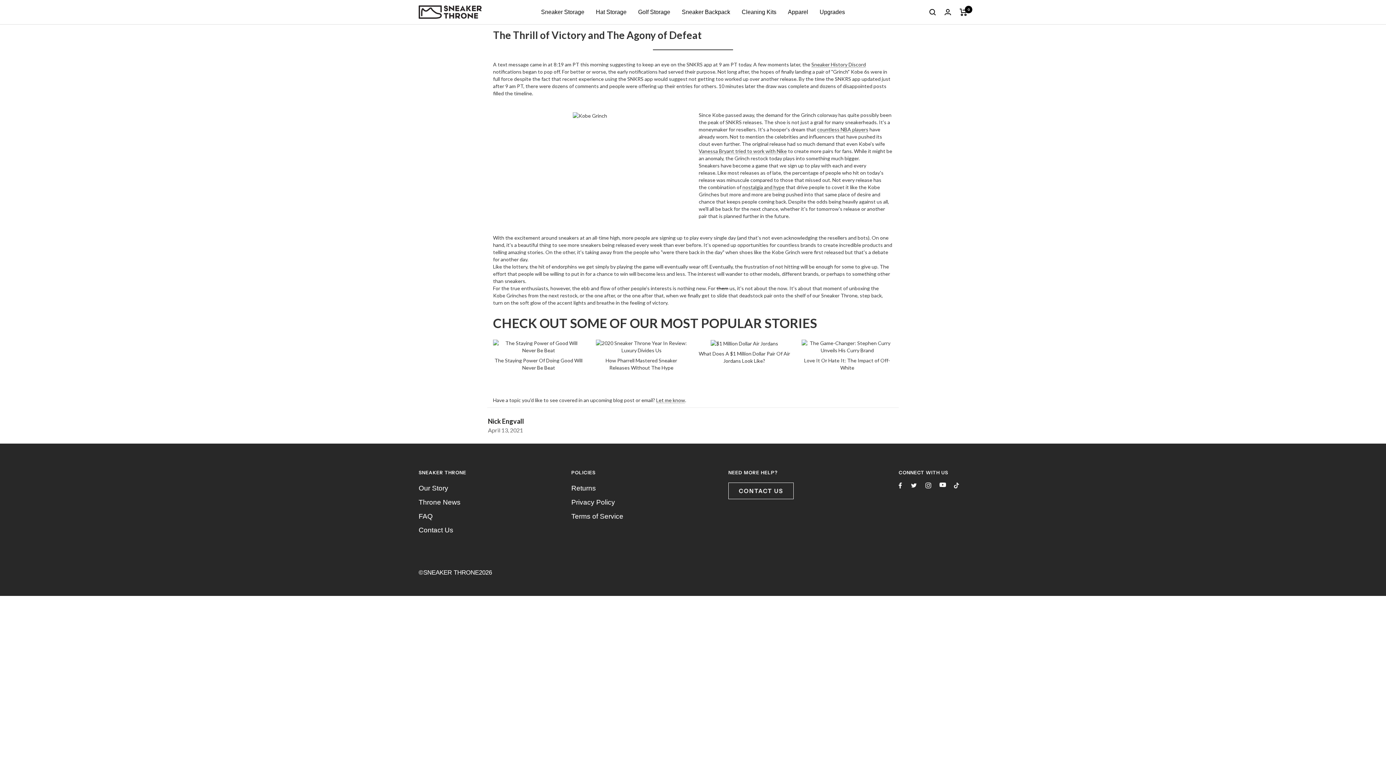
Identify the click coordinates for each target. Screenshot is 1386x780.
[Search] (932, 12)
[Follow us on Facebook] (900, 486)
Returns (583, 488)
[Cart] (963, 12)
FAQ (426, 516)
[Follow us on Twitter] (914, 485)
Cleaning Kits (759, 12)
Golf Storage (654, 12)
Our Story (433, 488)
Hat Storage (611, 12)
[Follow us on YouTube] (943, 485)
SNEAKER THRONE (451, 572)
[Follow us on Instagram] (928, 485)
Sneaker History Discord (838, 64)
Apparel (798, 12)
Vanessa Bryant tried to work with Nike (743, 151)
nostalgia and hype (763, 187)
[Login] (948, 12)
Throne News (440, 502)
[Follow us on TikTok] (956, 485)
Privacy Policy (593, 502)
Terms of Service (597, 516)
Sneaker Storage (562, 12)
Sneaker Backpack (706, 12)
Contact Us (436, 530)
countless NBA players (842, 129)
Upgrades (832, 12)
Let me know (670, 400)
